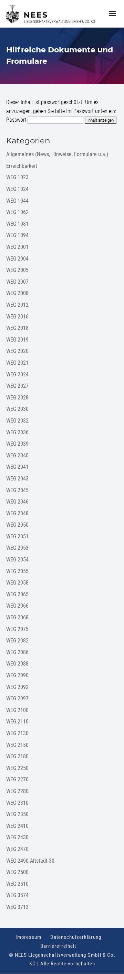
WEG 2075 (17, 629)
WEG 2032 (17, 420)
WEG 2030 (17, 409)
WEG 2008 (17, 293)
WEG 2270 (17, 779)
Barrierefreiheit (58, 946)
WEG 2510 (17, 884)
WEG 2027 (17, 386)
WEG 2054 (17, 559)
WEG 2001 (17, 247)
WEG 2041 (17, 467)
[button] (112, 18)
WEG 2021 (17, 362)
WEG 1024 (17, 189)
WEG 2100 (17, 710)
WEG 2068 (17, 617)
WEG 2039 (17, 443)
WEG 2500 (17, 872)
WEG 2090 (17, 675)
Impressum (28, 937)
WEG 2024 (17, 374)
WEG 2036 (17, 432)
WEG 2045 (17, 490)
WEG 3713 (17, 907)
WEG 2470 (17, 849)
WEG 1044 (17, 200)
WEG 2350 (17, 814)
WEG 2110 (17, 721)
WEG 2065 (17, 594)
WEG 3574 (17, 895)
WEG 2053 (17, 548)
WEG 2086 (17, 652)
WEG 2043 (17, 478)
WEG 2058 (17, 582)
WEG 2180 (17, 756)
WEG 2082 (17, 640)
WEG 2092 (17, 687)
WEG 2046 (17, 501)
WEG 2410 (17, 826)
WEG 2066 (17, 605)
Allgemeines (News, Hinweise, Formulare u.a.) (57, 154)
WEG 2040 (17, 455)
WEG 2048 (17, 513)
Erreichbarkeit (21, 166)
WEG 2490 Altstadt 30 (30, 861)
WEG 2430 (17, 837)
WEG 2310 (17, 803)
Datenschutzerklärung (75, 937)
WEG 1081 (17, 224)
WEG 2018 (17, 328)
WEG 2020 (17, 351)
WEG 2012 (17, 305)
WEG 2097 (17, 698)
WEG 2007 (17, 281)
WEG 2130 (17, 733)
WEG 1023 (17, 177)
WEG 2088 (17, 663)
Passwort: (17, 119)
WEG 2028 (17, 397)
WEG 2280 (17, 791)
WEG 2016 (17, 316)
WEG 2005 (17, 270)
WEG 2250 (17, 768)
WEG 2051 (17, 536)
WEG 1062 (17, 212)
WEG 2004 (17, 258)
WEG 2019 (17, 339)
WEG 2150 (17, 745)
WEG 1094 (17, 235)
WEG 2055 (17, 571)
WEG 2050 (17, 524)
